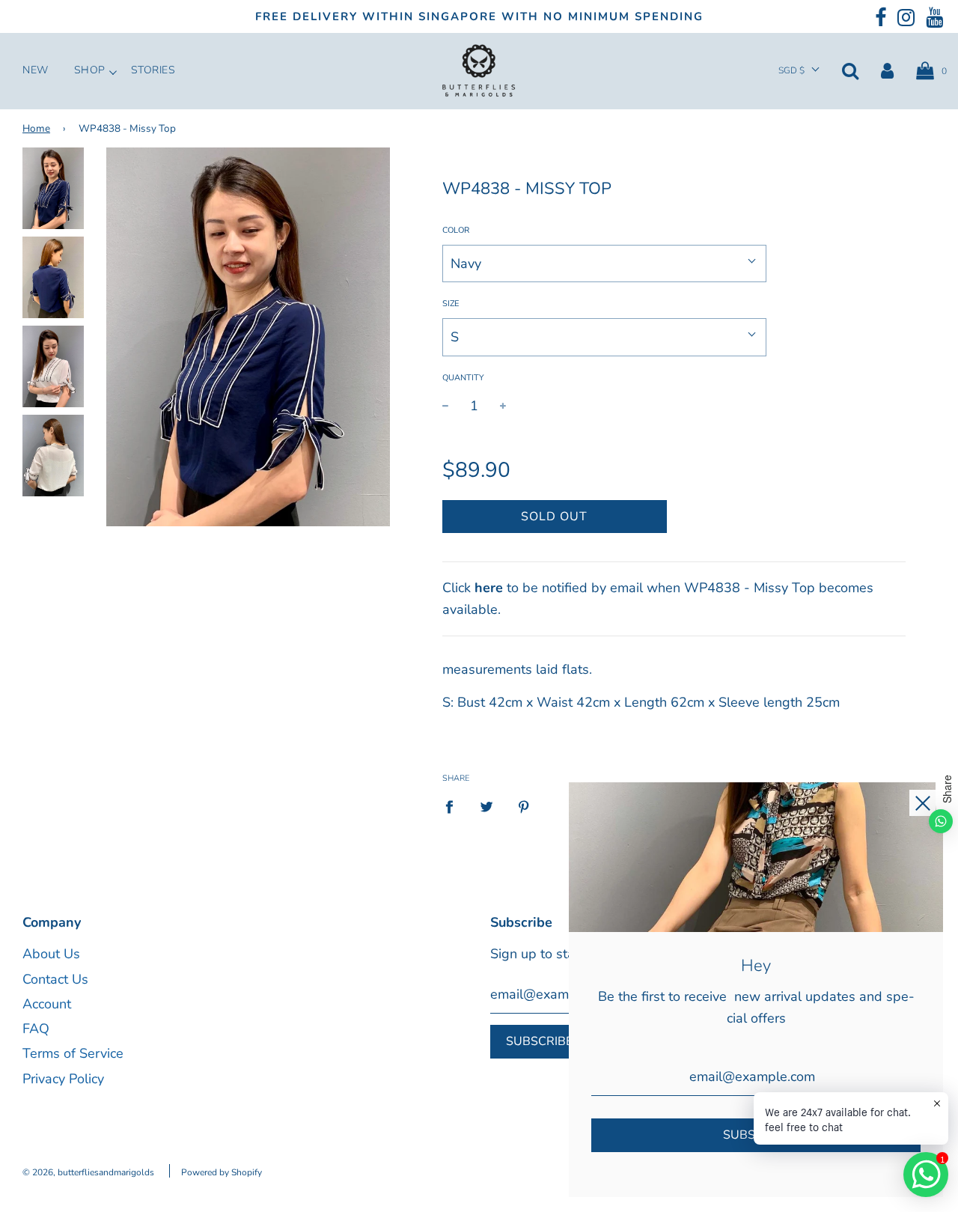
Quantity (463, 377)
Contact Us (55, 979)
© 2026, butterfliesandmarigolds (88, 1172)
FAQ (35, 1029)
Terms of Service (72, 1053)
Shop (90, 70)
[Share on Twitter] (486, 805)
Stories (153, 70)
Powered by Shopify (221, 1172)
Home (36, 128)
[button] (799, 71)
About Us (51, 954)
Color (455, 230)
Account (46, 1004)
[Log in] (887, 70)
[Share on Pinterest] (523, 805)
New (35, 70)
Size (450, 303)
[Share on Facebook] (454, 805)
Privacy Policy (63, 1079)
